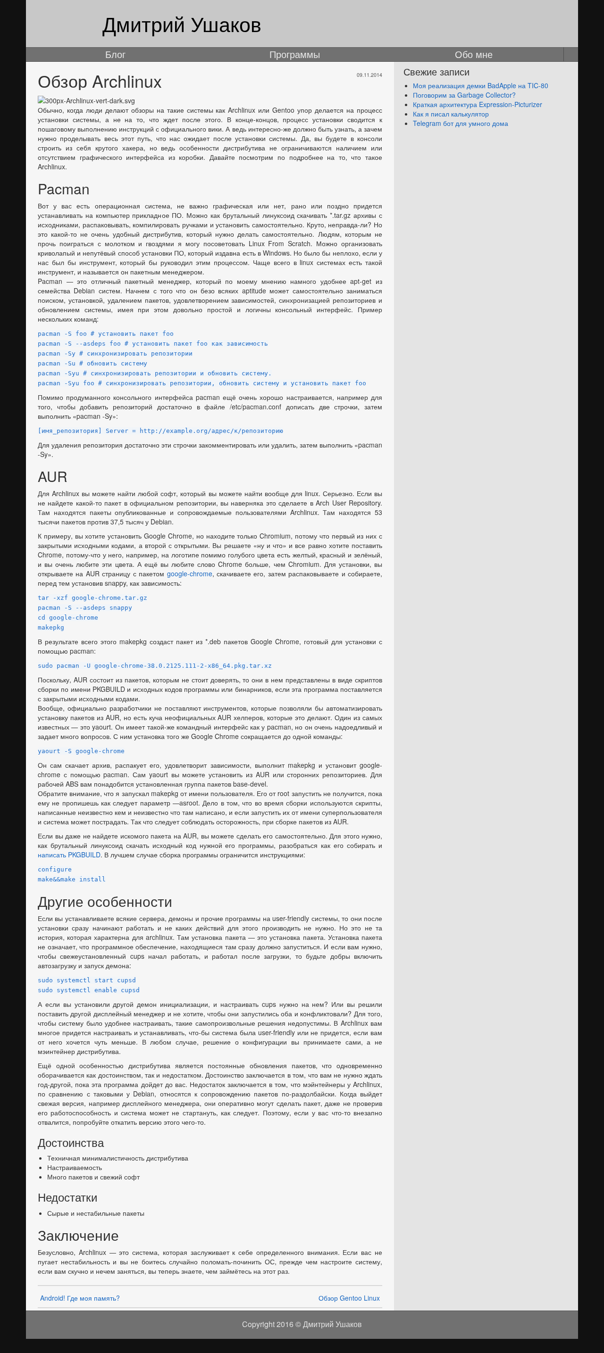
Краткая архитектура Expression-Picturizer (477, 104)
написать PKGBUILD (69, 854)
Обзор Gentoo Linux (349, 1298)
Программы (294, 54)
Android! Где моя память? (80, 1298)
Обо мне (474, 54)
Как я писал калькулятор (451, 113)
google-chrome (189, 573)
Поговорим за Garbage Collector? (464, 95)
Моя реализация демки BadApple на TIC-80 (480, 85)
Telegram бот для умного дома (460, 123)
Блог (115, 54)
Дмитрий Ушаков (181, 23)
